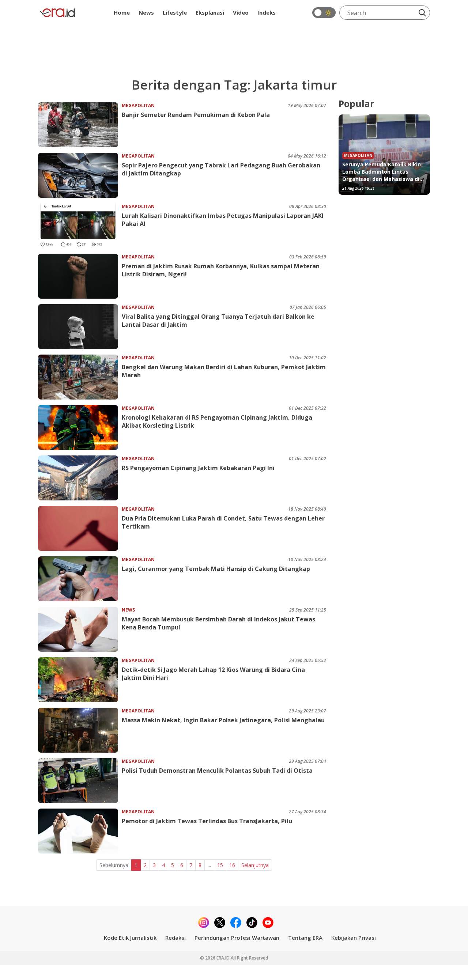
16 (232, 865)
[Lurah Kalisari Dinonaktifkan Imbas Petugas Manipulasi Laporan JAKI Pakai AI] (80, 225)
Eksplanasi (210, 12)
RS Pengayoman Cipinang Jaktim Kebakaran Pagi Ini (198, 468)
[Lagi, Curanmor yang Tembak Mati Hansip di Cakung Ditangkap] (80, 578)
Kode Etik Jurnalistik (130, 937)
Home (122, 12)
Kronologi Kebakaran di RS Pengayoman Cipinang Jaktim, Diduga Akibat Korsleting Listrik (217, 421)
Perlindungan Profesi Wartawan (237, 937)
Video (241, 12)
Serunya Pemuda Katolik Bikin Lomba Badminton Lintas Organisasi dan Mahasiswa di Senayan (381, 172)
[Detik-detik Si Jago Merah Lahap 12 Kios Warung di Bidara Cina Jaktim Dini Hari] (80, 679)
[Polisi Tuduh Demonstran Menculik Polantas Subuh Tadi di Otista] (80, 780)
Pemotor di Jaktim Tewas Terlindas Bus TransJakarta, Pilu (207, 821)
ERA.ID (223, 958)
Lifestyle (175, 12)
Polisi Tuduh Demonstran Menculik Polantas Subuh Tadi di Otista (217, 771)
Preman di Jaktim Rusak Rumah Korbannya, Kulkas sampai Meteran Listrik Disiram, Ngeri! (221, 270)
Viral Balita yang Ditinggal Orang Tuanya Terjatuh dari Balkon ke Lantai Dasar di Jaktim (218, 321)
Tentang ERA (305, 937)
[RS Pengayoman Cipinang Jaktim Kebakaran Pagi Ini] (80, 477)
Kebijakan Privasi (353, 937)
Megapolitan (138, 105)
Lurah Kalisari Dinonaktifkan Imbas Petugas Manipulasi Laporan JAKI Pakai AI (223, 220)
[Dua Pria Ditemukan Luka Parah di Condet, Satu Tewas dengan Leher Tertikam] (80, 528)
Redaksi (175, 937)
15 (220, 865)
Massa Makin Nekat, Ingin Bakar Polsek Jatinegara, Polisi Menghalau (223, 720)
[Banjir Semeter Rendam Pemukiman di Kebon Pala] (80, 124)
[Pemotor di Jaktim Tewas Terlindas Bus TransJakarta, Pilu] (80, 831)
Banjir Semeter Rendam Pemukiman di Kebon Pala (196, 115)
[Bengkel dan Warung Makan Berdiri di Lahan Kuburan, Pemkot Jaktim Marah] (80, 377)
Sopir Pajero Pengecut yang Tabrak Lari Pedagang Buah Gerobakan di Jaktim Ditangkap (221, 169)
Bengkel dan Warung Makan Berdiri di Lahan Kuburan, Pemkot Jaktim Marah (224, 371)
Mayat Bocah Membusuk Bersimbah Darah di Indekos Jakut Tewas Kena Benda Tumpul (218, 623)
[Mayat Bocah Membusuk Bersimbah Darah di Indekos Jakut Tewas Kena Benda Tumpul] (80, 629)
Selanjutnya (255, 865)
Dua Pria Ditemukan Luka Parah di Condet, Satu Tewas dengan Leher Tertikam (223, 522)
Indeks (266, 12)
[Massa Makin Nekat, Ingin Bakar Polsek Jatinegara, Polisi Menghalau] (80, 730)
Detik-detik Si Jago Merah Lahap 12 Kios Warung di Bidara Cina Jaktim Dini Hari (213, 674)
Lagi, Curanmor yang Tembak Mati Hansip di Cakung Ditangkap (216, 569)
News (146, 12)
